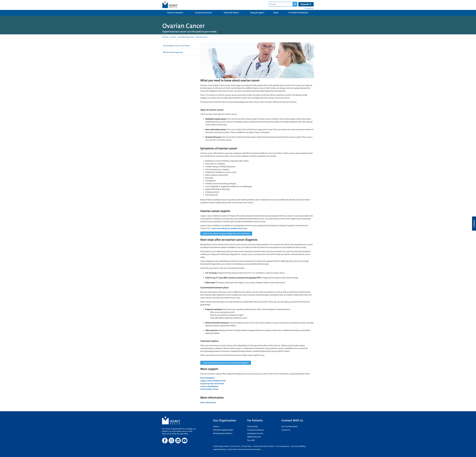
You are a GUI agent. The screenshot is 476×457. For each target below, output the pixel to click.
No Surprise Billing (298, 446)
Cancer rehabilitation (209, 386)
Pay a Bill (251, 440)
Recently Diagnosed (185, 37)
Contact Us (309, 8)
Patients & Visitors (231, 12)
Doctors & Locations (175, 12)
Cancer (173, 37)
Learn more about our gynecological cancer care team (226, 233)
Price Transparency (283, 446)
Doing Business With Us (222, 433)
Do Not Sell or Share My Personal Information (244, 449)
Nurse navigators (207, 377)
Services (165, 37)
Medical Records (254, 436)
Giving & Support (257, 12)
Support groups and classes (212, 383)
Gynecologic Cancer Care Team (176, 45)
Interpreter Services (255, 433)
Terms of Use (235, 446)
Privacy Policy (247, 446)
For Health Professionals (298, 12)
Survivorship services (209, 389)
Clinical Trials (252, 426)
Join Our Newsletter (289, 426)
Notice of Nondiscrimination (263, 446)
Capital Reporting (219, 449)
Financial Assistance (255, 430)
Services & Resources (203, 12)
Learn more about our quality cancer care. (229, 228)
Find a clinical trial (208, 402)
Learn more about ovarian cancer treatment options (226, 362)
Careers (216, 426)
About (275, 12)
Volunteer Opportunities (223, 430)
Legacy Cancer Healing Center (213, 380)
